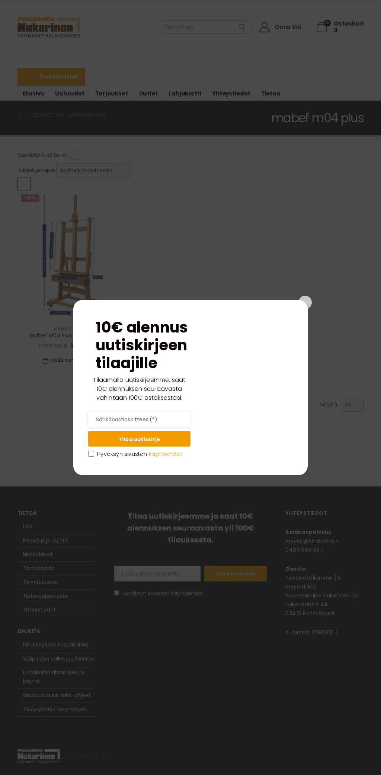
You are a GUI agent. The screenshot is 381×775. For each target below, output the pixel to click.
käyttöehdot (165, 454)
